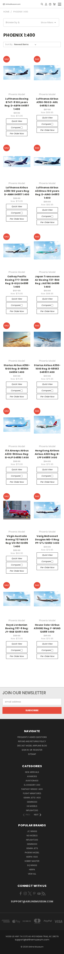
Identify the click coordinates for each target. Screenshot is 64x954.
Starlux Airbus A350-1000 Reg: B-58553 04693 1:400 (47, 369)
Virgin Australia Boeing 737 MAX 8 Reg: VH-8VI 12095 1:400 (17, 541)
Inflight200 (32, 839)
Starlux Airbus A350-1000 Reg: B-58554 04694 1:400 (17, 369)
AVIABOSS (32, 776)
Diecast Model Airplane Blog (32, 745)
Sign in (25, 749)
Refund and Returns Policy (32, 741)
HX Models (32, 806)
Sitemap (32, 754)
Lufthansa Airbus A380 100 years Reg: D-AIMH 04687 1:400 (16, 191)
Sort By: (9, 44)
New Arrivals (32, 772)
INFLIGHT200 (32, 810)
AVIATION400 (32, 780)
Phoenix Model (32, 852)
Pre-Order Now (17, 133)
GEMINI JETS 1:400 (32, 797)
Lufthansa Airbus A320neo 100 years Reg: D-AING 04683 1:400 (47, 192)
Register (37, 749)
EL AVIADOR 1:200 (32, 784)
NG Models (32, 835)
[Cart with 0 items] (54, 4)
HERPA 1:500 (32, 856)
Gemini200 (32, 844)
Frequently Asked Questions (32, 737)
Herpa (32, 869)
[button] (31, 22)
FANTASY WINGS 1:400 (32, 789)
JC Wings (32, 831)
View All (32, 873)
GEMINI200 (32, 801)
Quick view (16, 121)
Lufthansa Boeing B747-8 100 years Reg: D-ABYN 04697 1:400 (17, 104)
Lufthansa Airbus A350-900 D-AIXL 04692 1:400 (47, 102)
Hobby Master (32, 861)
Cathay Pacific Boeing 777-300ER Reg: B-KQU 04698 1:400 (16, 281)
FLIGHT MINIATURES (32, 793)
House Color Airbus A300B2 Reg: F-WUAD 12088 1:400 (47, 628)
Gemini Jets (32, 848)
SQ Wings (32, 865)
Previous (5, 951)
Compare (16, 127)
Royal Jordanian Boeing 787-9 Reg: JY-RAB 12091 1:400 (17, 628)
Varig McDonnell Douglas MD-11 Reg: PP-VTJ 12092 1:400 (47, 539)
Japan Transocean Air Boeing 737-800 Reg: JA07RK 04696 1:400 (47, 281)
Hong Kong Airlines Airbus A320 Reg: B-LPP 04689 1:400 (47, 454)
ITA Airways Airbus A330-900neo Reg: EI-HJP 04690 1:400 (17, 454)
